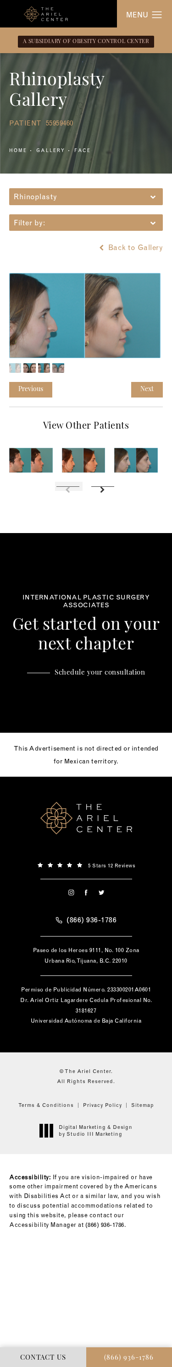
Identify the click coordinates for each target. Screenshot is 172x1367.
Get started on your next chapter (86, 624)
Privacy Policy (102, 1105)
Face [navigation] (82, 150)
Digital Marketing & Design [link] (96, 1130)
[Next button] (103, 486)
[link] (86, 864)
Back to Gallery (134, 247)
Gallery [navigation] (50, 150)
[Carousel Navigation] (86, 482)
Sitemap (142, 1105)
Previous (30, 389)
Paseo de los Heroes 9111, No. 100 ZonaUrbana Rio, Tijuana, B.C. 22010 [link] (86, 955)
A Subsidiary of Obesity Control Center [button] (86, 41)
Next (147, 389)
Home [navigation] (18, 150)
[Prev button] (69, 486)
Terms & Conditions (46, 1105)
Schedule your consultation (100, 673)
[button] (157, 15)
